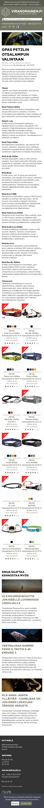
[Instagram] (9, 793)
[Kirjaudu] (9, 26)
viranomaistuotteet (14, 23)
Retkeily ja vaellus (23, 63)
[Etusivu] (22, 16)
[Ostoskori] (13, 27)
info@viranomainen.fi (10, 777)
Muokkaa (15, 803)
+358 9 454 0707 (13, 774)
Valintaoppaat (7, 65)
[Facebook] (4, 793)
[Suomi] (18, 27)
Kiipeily (5, 63)
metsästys (34, 23)
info (4, 27)
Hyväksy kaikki (26, 803)
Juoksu (12, 63)
